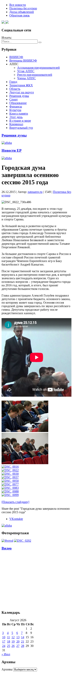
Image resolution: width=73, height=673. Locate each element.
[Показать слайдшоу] (15, 502)
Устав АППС (25, 71)
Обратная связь (19, 15)
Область (14, 88)
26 (13, 645)
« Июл (6, 654)
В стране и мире (20, 120)
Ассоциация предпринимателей (38, 67)
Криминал (16, 124)
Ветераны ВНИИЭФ (23, 60)
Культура (15, 110)
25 (8, 645)
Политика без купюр (23, 8)
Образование (18, 103)
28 (22, 645)
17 (3, 641)
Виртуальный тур (21, 127)
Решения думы (19, 96)
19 (13, 641)
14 (22, 637)
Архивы (7, 669)
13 (17, 637)
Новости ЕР (12, 150)
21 (22, 641)
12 (13, 637)
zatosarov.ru (35, 192)
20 (17, 641)
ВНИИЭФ (16, 57)
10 (3, 637)
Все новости (17, 4)
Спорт (13, 99)
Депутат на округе (21, 92)
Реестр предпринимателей (34, 74)
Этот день (16, 117)
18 (8, 641)
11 (8, 637)
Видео (7, 548)
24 (3, 645)
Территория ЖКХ (21, 85)
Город (13, 81)
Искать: (7, 37)
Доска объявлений (21, 12)
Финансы (15, 106)
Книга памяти (18, 113)
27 (17, 645)
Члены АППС (26, 78)
